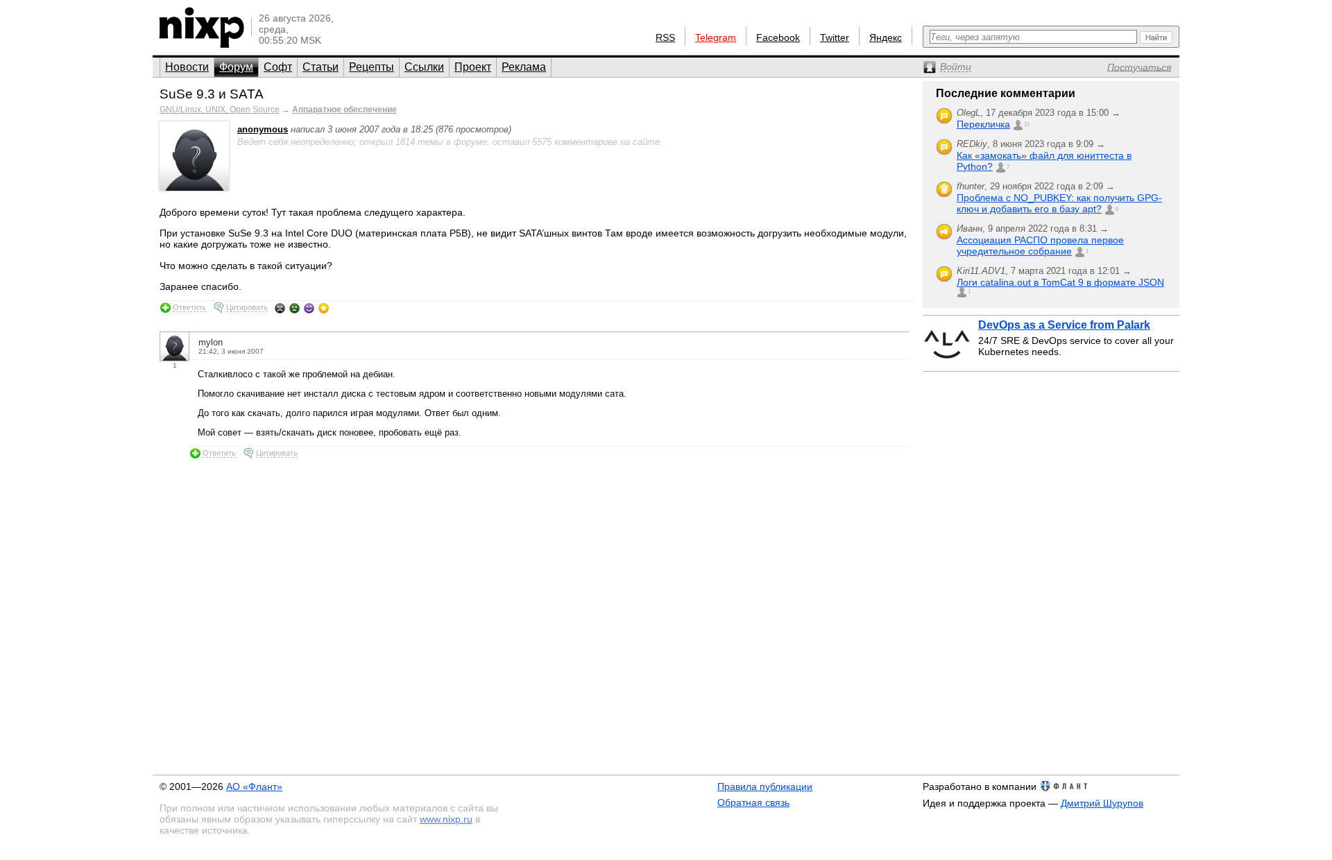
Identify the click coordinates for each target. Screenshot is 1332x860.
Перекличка (983, 124)
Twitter (834, 37)
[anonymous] (194, 187)
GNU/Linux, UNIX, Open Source (220, 109)
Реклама (524, 67)
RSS (665, 37)
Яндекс (885, 37)
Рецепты (371, 67)
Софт (278, 67)
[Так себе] (294, 307)
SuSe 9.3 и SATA (212, 94)
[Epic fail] (280, 307)
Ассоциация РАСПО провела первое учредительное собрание (1040, 245)
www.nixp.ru (446, 819)
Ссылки (424, 67)
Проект (472, 67)
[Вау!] (323, 307)
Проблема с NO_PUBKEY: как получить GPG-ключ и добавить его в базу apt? (1059, 203)
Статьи (320, 67)
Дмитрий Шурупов (1102, 803)
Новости (187, 67)
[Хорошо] (309, 307)
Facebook (778, 37)
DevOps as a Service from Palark (1064, 325)
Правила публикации (764, 786)
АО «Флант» (254, 786)
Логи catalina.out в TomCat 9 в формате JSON (1060, 282)
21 (1027, 124)
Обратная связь (753, 802)
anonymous (262, 129)
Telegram (715, 37)
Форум (236, 67)
